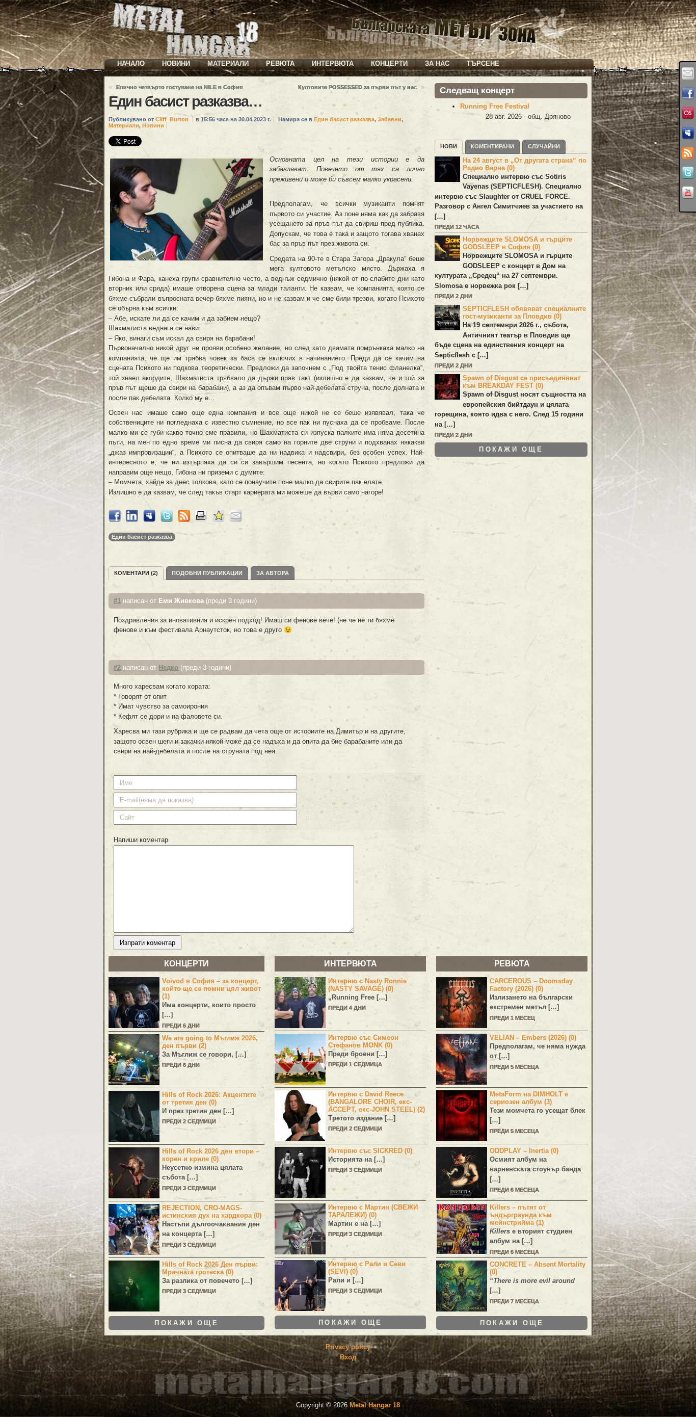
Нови (448, 146)
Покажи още (511, 449)
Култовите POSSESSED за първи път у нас (357, 87)
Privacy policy (348, 1347)
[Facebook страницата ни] (688, 93)
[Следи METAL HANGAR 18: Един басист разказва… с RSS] (184, 519)
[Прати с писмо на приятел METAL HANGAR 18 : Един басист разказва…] (236, 519)
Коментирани (492, 146)
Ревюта (280, 63)
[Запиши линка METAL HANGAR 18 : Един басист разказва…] (218, 519)
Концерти (389, 63)
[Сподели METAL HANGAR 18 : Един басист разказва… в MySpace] (149, 519)
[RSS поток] (688, 153)
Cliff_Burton (172, 119)
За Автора (272, 573)
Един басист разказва (344, 119)
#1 (117, 601)
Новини (176, 63)
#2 (117, 667)
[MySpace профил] (688, 133)
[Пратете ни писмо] (688, 73)
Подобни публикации (207, 573)
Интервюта (333, 63)
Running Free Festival (494, 106)
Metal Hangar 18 (375, 1405)
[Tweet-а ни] (688, 173)
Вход (348, 1357)
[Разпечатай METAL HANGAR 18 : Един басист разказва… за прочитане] (201, 519)
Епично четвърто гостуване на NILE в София (179, 87)
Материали (228, 63)
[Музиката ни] (688, 113)
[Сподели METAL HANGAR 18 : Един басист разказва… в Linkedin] (132, 519)
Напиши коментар (141, 840)
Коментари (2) (136, 573)
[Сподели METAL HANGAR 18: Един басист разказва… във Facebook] (115, 519)
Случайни (544, 146)
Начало (131, 63)
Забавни (389, 119)
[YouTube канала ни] (688, 193)
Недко (168, 667)
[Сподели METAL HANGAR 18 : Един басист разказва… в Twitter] (166, 519)
